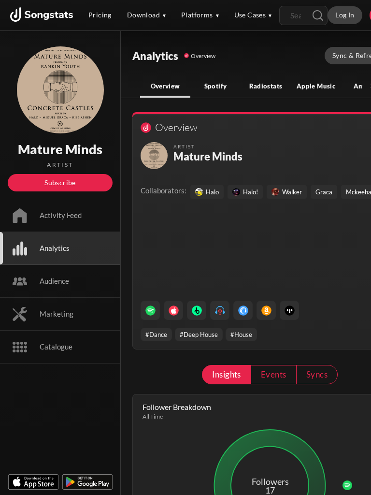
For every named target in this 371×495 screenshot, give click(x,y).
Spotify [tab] (215, 86)
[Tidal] (289, 310)
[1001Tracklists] (219, 310)
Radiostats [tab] (266, 86)
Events (273, 374)
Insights (226, 374)
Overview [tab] (165, 86)
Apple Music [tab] (316, 86)
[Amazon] (266, 310)
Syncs (317, 374)
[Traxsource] (243, 310)
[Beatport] (196, 310)
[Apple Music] (173, 310)
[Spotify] (150, 310)
